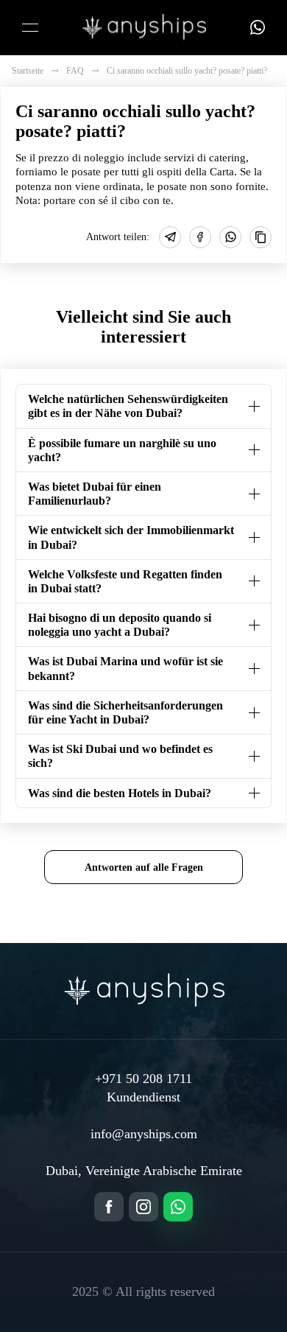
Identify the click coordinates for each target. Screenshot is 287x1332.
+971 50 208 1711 (143, 1078)
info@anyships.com (144, 1133)
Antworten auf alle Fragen (144, 867)
